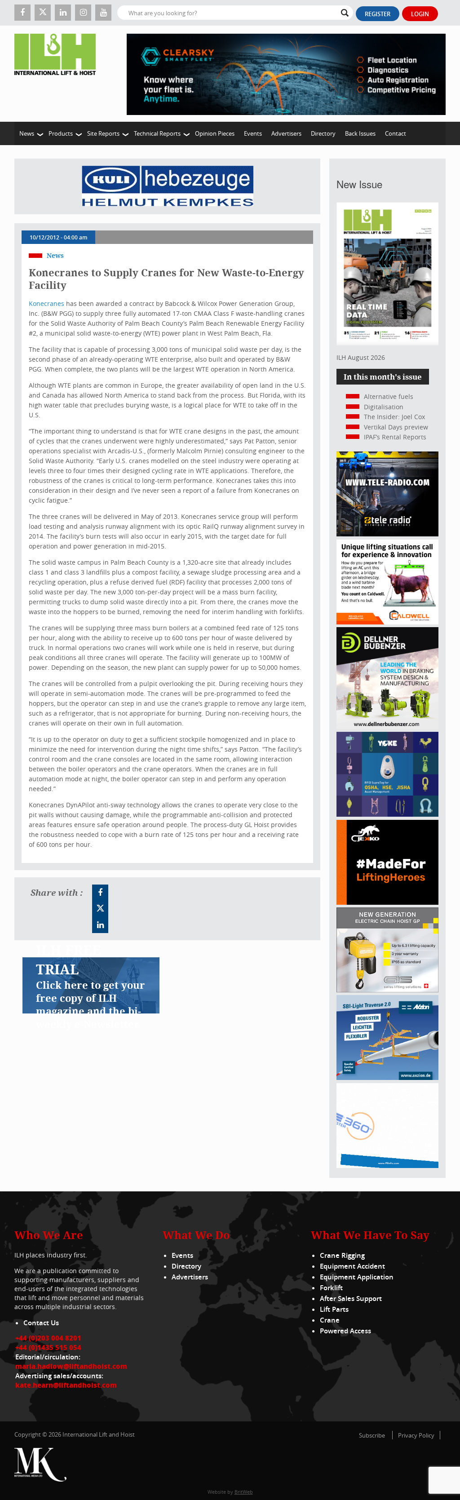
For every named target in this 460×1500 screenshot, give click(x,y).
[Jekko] (387, 902)
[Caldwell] (387, 622)
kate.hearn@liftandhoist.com (66, 1385)
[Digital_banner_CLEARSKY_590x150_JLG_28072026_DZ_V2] (286, 73)
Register (377, 14)
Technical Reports (157, 133)
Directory (323, 133)
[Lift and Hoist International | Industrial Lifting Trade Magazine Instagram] (83, 12)
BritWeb (243, 1491)
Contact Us (41, 1322)
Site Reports (103, 133)
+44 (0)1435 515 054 (48, 1347)
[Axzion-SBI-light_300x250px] (387, 1077)
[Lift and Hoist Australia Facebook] (100, 893)
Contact (395, 133)
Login (420, 14)
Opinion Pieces (214, 133)
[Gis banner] (387, 990)
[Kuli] (167, 186)
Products (61, 133)
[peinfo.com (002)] (387, 1165)
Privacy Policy (416, 1435)
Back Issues (360, 133)
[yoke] (387, 814)
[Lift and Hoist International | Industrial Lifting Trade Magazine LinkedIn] (63, 12)
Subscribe (372, 1435)
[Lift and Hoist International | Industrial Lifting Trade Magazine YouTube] (103, 12)
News (26, 133)
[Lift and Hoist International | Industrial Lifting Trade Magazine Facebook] (22, 12)
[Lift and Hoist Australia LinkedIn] (100, 925)
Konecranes (46, 303)
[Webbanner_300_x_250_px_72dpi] (387, 534)
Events (253, 133)
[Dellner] (387, 726)
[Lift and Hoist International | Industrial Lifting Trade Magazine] (58, 73)
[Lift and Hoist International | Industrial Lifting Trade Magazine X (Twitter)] (43, 12)
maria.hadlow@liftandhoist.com (71, 1366)
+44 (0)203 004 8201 (48, 1338)
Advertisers (286, 133)
